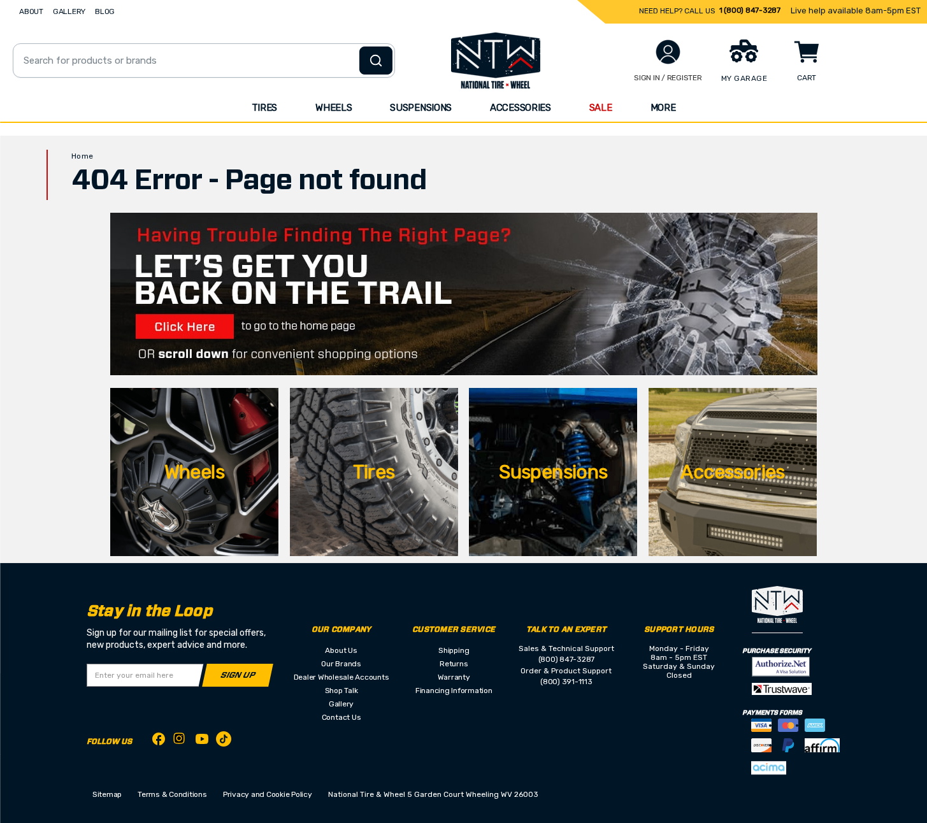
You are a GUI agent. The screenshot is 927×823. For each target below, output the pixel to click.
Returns (454, 663)
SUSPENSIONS (421, 107)
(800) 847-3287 (566, 659)
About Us (341, 650)
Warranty (454, 677)
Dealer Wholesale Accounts (341, 677)
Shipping (453, 650)
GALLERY (69, 11)
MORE (663, 107)
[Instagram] (180, 742)
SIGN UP (237, 675)
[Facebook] (158, 741)
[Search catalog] (375, 61)
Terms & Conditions (172, 794)
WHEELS (333, 107)
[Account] (668, 52)
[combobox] (204, 60)
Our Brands (341, 663)
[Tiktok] (223, 741)
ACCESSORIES (520, 107)
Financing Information (453, 690)
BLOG (105, 11)
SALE (600, 107)
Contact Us (341, 717)
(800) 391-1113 (566, 681)
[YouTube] (202, 741)
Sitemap (107, 794)
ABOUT (31, 11)
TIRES (265, 107)
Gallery (341, 703)
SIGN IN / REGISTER (668, 77)
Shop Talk (341, 690)
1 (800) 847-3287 (749, 10)
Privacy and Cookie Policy (267, 794)
